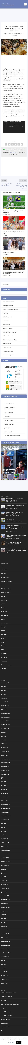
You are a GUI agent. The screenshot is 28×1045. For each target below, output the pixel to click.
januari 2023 (4, 846)
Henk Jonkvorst (9, 412)
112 (2, 566)
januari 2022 (4, 892)
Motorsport (4, 615)
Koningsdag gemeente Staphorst (10, 1004)
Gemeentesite (7, 343)
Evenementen (16, 515)
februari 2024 (5, 797)
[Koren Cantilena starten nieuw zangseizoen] (14, 263)
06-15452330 (13, 152)
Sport (20, 521)
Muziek (3, 619)
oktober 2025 (5, 721)
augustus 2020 (5, 956)
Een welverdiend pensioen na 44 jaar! (13, 232)
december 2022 (5, 850)
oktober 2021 (5, 903)
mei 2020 (3, 968)
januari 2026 (4, 709)
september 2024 (5, 770)
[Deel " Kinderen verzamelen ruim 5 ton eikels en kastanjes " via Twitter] (9, 144)
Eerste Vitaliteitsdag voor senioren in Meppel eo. (16, 536)
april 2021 (4, 926)
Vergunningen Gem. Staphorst (11, 309)
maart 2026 (4, 702)
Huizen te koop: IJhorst (9, 336)
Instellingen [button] (11, 1042)
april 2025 (4, 743)
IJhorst (3, 604)
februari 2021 (5, 933)
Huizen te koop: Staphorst (10, 339)
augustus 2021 (5, 911)
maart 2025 (4, 747)
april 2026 (4, 698)
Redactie (14, 33)
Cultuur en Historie (6, 581)
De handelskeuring (9, 253)
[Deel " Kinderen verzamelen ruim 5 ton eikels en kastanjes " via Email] (21, 144)
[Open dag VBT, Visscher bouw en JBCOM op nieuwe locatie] (3, 507)
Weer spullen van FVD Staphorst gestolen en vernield (14, 499)
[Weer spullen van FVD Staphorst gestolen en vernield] (3, 500)
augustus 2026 (5, 683)
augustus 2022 (5, 865)
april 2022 (4, 880)
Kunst (3, 608)
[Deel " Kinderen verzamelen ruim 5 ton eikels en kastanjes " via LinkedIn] (18, 144)
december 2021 (5, 895)
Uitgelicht (4, 657)
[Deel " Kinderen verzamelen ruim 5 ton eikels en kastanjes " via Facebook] (6, 144)
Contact (3, 1000)
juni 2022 (3, 873)
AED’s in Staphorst (8, 328)
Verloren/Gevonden (8, 351)
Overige (3, 627)
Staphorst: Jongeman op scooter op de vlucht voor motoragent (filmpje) (16, 549)
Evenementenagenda (8, 301)
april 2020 (4, 972)
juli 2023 (3, 823)
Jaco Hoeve (7, 416)
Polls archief (4, 1023)
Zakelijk (3, 668)
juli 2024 (3, 778)
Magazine (4, 611)
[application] (14, 127)
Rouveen (3, 646)
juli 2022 (3, 869)
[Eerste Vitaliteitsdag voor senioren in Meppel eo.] (3, 536)
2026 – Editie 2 (8, 1015)
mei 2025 (3, 740)
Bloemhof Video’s (9, 403)
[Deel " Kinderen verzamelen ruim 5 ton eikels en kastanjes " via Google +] (12, 144)
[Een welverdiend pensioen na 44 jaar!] (14, 222)
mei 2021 (3, 922)
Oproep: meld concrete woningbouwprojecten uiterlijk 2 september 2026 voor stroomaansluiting (15, 528)
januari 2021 (4, 937)
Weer (2, 1030)
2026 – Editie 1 (8, 1011)
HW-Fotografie (8, 432)
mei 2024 (3, 785)
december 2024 (5, 759)
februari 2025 (5, 751)
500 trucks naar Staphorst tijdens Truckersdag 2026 (15, 513)
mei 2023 (3, 831)
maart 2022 (4, 884)
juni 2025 (3, 736)
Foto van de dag (5, 592)
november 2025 (5, 717)
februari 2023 (5, 842)
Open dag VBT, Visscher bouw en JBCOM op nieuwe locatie (15, 506)
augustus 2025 (5, 728)
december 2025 (5, 713)
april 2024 (4, 789)
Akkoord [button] (19, 1042)
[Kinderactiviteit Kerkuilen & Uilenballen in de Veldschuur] (3, 543)
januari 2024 (4, 800)
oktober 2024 (5, 766)
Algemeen (14, 35)
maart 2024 (4, 793)
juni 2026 (3, 690)
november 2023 (5, 808)
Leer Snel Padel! (10, 519)
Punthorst (4, 634)
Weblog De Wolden (8, 305)
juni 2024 (3, 781)
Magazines (4, 1008)
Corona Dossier (5, 577)
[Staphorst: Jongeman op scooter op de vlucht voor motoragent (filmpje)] (3, 550)
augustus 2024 (5, 774)
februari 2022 (5, 888)
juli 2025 (3, 732)
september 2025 (5, 724)
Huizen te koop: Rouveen (9, 332)
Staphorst (4, 653)
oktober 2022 (5, 857)
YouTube (5, 313)
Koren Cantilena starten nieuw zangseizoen (13, 272)
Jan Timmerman (9, 420)
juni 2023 (3, 827)
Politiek (3, 630)
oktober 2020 (5, 949)
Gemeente (4, 600)
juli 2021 (3, 914)
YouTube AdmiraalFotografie (12, 435)
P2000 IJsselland (7, 317)
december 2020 (5, 941)
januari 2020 (4, 983)
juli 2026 (3, 686)
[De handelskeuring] (14, 243)
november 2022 (5, 854)
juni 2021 (3, 918)
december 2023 (5, 804)
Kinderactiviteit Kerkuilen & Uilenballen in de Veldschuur (13, 542)
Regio (2, 638)
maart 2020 (4, 975)
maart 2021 (4, 930)
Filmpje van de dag (6, 589)
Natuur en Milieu (6, 623)
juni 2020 (3, 964)
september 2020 (5, 953)
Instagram (6, 320)
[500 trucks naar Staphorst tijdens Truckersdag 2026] (3, 513)
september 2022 (5, 861)
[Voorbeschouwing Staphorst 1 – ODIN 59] (14, 202)
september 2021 (5, 907)
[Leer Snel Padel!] (3, 520)
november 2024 (5, 762)
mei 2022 (3, 876)
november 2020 (5, 945)
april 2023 (4, 835)
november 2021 (5, 899)
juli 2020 (3, 960)
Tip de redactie (7, 347)
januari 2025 (4, 755)
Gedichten (4, 596)
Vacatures (4, 661)
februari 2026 (5, 705)
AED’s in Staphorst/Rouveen (8, 992)
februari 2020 (5, 979)
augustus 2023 (5, 819)
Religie (3, 642)
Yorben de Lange (9, 424)
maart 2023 (4, 838)
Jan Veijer (7, 428)
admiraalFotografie (10, 407)
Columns (3, 573)
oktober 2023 (5, 812)
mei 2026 (3, 694)
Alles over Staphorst (8, 355)
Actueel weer (6, 324)
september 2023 (5, 816)
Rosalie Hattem (9, 409)
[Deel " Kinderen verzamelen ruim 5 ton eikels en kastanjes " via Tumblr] (15, 144)
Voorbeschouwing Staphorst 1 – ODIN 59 (13, 211)
